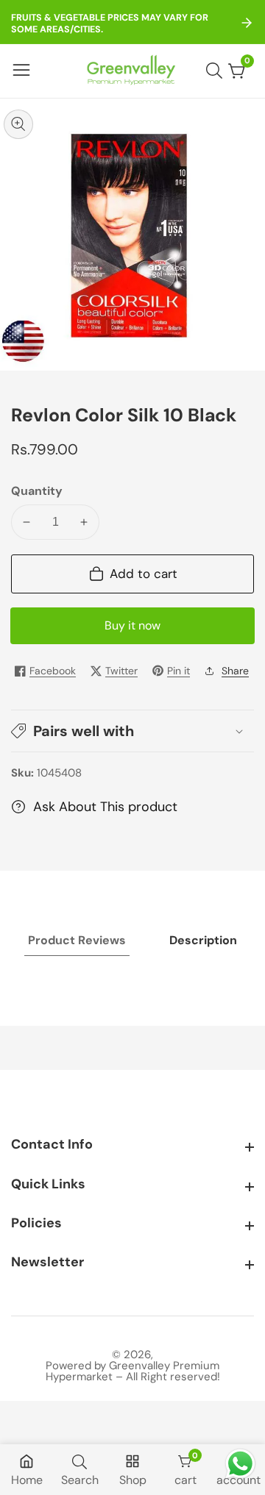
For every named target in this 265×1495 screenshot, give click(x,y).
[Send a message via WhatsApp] (240, 1463)
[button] (132, 731)
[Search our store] (217, 71)
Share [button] (235, 670)
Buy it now (132, 625)
